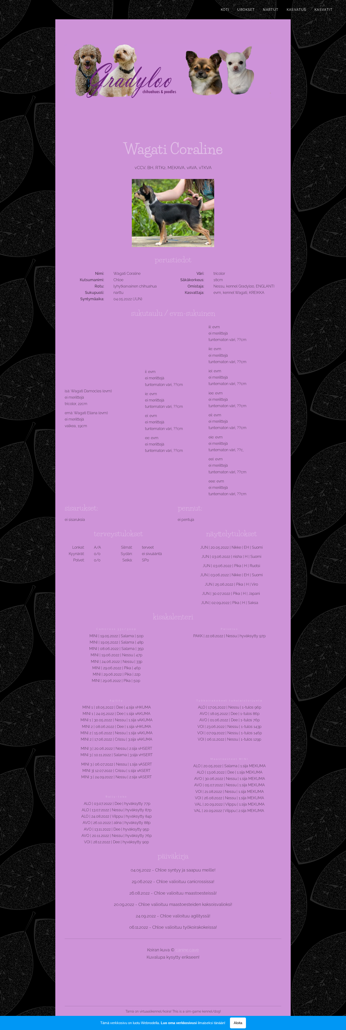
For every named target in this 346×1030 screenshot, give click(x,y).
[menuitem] (225, 10)
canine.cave (187, 949)
